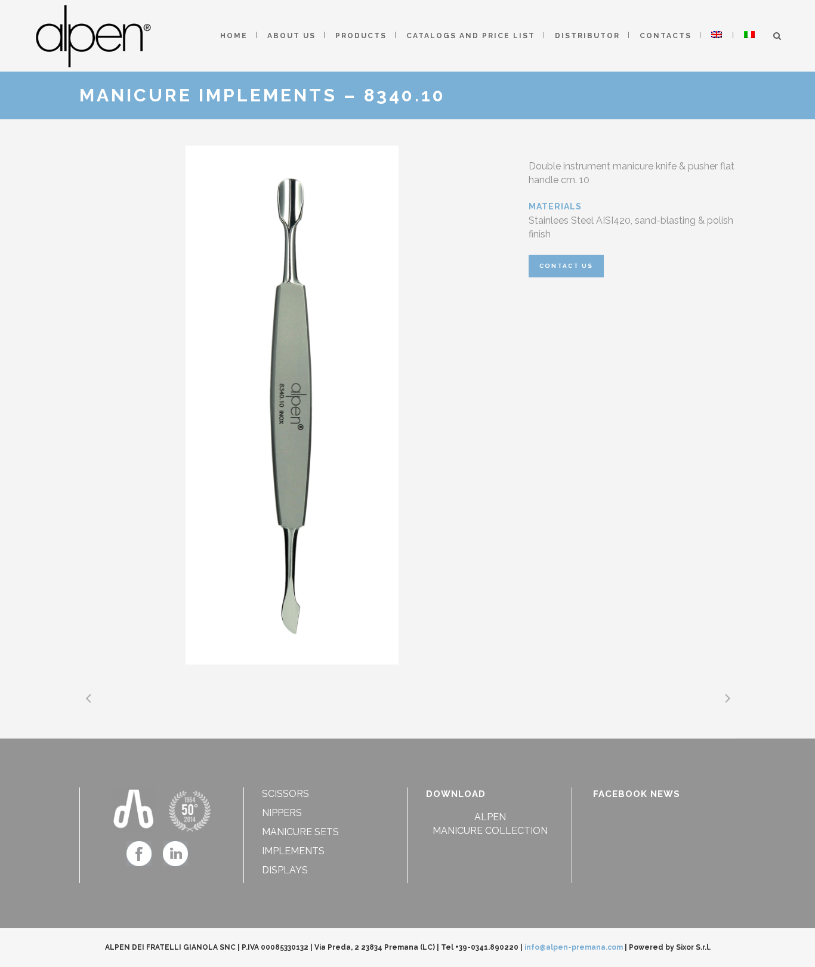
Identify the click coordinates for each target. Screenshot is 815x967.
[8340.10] (292, 405)
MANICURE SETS (300, 832)
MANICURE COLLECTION (490, 830)
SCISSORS (285, 793)
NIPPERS (282, 812)
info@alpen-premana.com (573, 947)
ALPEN (490, 817)
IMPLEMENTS (293, 851)
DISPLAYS (285, 870)
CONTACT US (566, 265)
